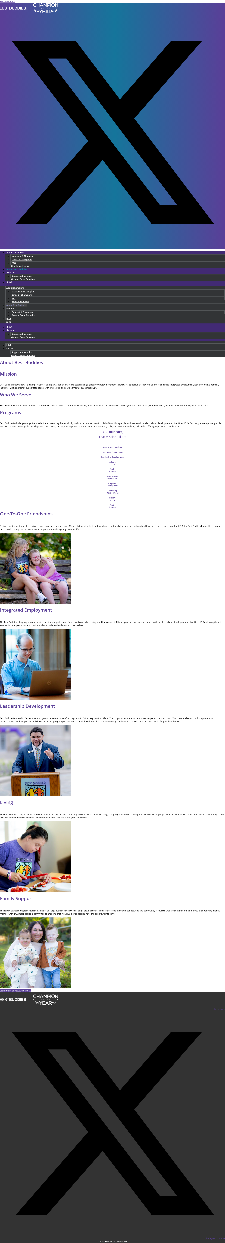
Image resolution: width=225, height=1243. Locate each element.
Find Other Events (20, 301)
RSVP (9, 282)
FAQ (14, 263)
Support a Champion (22, 276)
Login (8, 321)
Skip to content (7, 1)
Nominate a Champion (23, 256)
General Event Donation (23, 279)
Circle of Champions (22, 259)
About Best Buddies (17, 269)
